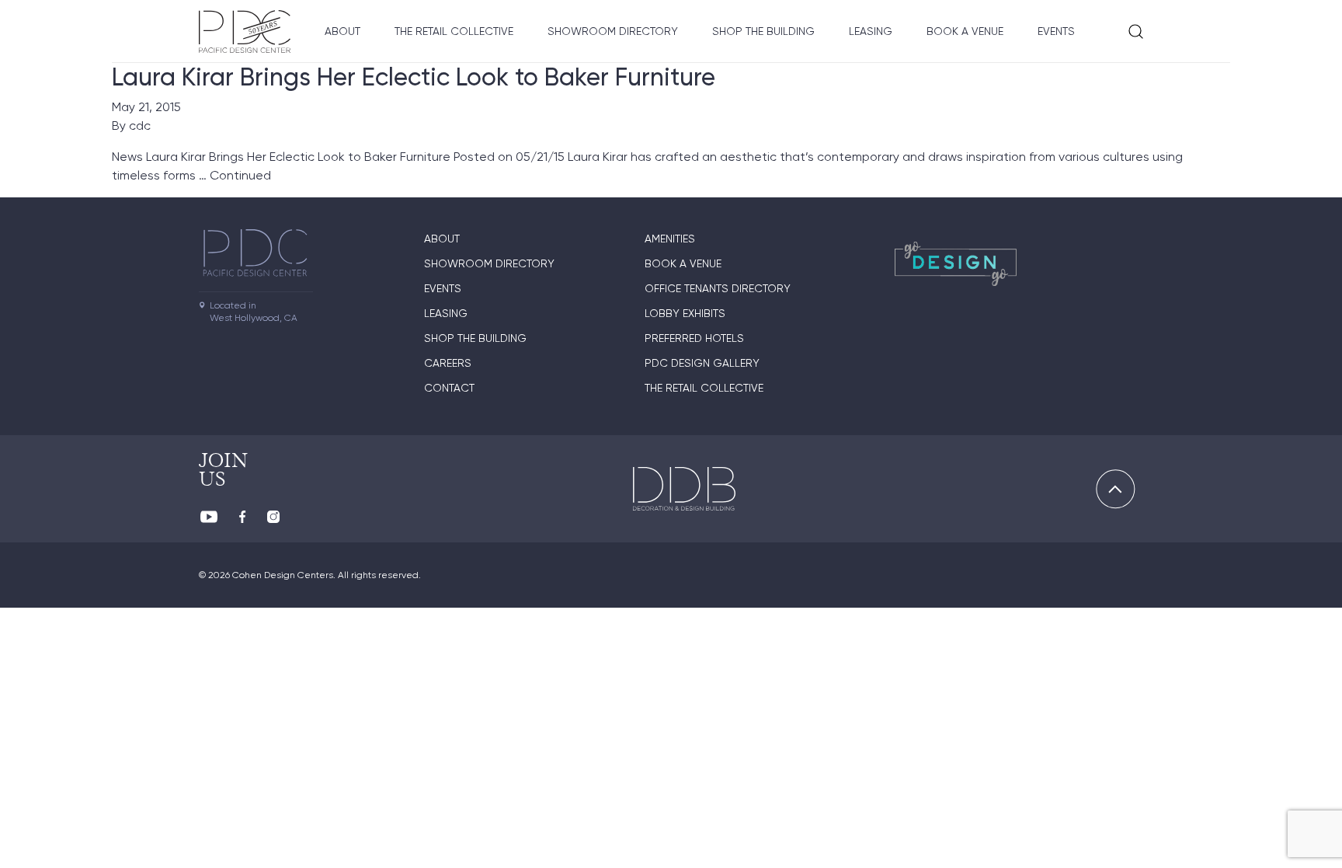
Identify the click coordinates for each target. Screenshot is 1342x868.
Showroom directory (613, 31)
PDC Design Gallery (702, 363)
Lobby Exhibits (685, 313)
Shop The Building (763, 31)
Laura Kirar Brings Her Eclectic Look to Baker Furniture (413, 77)
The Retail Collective (454, 31)
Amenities (670, 238)
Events (1056, 31)
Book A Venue (965, 31)
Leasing (870, 31)
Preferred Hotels (694, 338)
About (342, 31)
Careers (447, 363)
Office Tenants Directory (718, 288)
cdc (140, 125)
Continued (240, 175)
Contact (449, 388)
